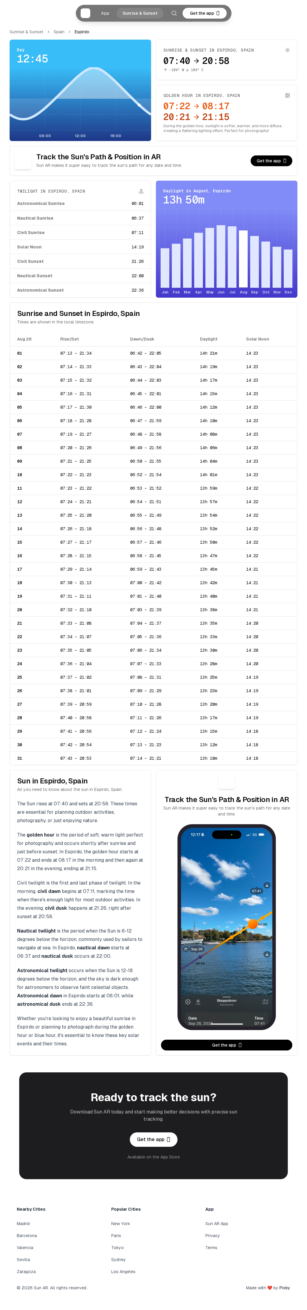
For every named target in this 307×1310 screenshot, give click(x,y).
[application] (80, 103)
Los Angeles (123, 1271)
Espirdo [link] (82, 31)
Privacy (212, 1235)
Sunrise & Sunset (140, 13)
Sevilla (23, 1259)
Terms (211, 1247)
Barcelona (27, 1235)
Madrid (23, 1223)
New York (120, 1223)
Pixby (284, 1287)
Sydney (118, 1259)
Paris (116, 1235)
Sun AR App (216, 1223)
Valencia (25, 1247)
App (105, 13)
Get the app (202, 13)
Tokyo (117, 1247)
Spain (59, 31)
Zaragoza (26, 1271)
